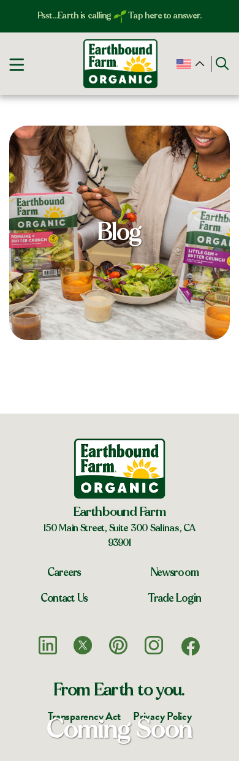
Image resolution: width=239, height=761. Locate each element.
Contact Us (64, 598)
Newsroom (175, 572)
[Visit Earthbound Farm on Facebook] (190, 646)
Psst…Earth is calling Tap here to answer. (119, 15)
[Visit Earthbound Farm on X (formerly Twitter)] (83, 645)
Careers (64, 572)
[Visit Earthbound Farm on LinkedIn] (48, 645)
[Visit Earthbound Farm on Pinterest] (118, 645)
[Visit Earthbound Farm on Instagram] (154, 645)
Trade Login (175, 598)
